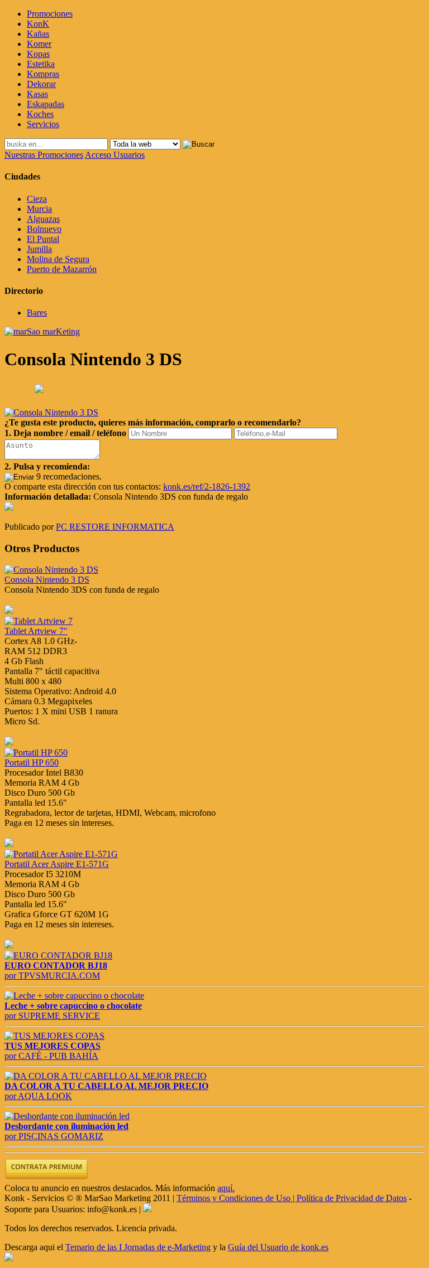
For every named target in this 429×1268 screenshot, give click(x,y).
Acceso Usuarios (115, 154)
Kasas (37, 94)
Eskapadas (45, 104)
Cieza (37, 199)
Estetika (41, 64)
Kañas (38, 33)
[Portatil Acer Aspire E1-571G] (61, 854)
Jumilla (39, 249)
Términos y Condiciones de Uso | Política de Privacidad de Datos (292, 1198)
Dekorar (41, 84)
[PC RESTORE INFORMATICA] (8, 507)
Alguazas (43, 219)
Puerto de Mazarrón (62, 269)
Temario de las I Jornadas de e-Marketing (138, 1247)
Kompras (43, 74)
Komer (39, 44)
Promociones (50, 13)
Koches (40, 114)
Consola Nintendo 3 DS (46, 579)
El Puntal (43, 239)
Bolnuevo (44, 229)
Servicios (43, 124)
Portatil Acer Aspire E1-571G (56, 864)
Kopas (38, 54)
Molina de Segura (58, 259)
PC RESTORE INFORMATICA (115, 526)
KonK (38, 23)
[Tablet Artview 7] (38, 621)
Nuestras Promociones (43, 154)
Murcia (39, 209)
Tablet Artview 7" (36, 631)
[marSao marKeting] (42, 331)
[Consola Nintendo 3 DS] (51, 569)
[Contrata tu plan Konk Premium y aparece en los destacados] (46, 1178)
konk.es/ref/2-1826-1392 (206, 486)
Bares (37, 312)
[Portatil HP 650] (36, 752)
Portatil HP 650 (31, 762)
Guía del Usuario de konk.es (278, 1247)
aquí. (226, 1188)
